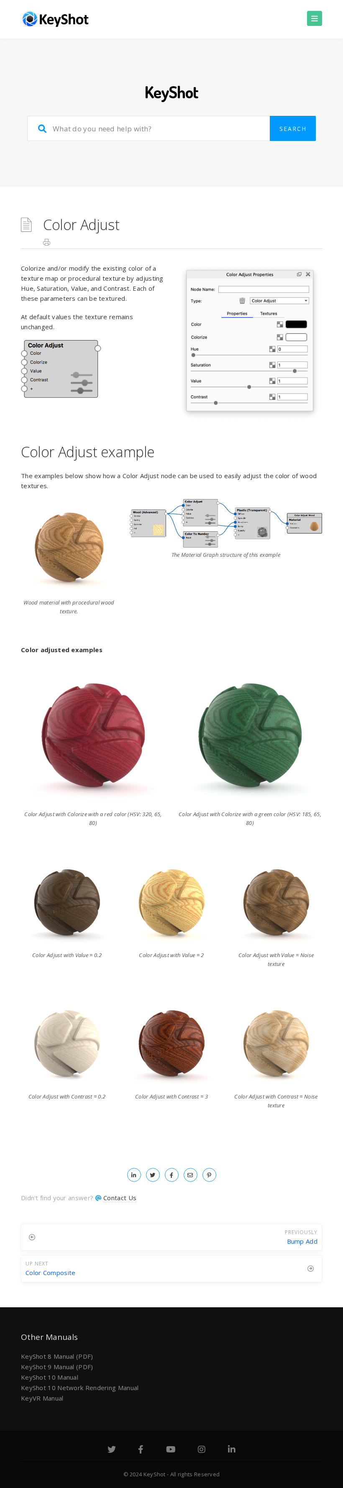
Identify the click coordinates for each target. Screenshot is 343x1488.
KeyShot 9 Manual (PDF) (57, 1367)
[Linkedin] (232, 1450)
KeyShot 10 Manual (49, 1377)
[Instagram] (201, 1450)
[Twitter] (111, 1450)
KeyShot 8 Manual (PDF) (57, 1356)
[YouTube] (171, 1450)
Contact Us (119, 1197)
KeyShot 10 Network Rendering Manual (80, 1387)
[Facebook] (141, 1450)
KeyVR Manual (42, 1398)
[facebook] (171, 1174)
